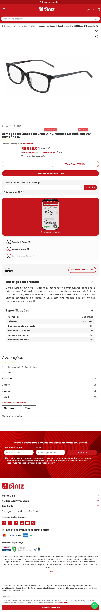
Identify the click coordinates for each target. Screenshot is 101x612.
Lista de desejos (94, 9)
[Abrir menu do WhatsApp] (94, 605)
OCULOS (16, 26)
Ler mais (50, 572)
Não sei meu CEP (13, 192)
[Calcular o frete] (90, 187)
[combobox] (50, 19)
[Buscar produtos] (97, 19)
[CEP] (44, 186)
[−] (5, 164)
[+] (46, 164)
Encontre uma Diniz (51, 2)
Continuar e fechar (50, 607)
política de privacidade (62, 458)
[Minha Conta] (88, 9)
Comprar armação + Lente (50, 173)
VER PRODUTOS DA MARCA (82, 270)
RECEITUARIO (29, 26)
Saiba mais (63, 602)
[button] (50, 155)
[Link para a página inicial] (6, 26)
